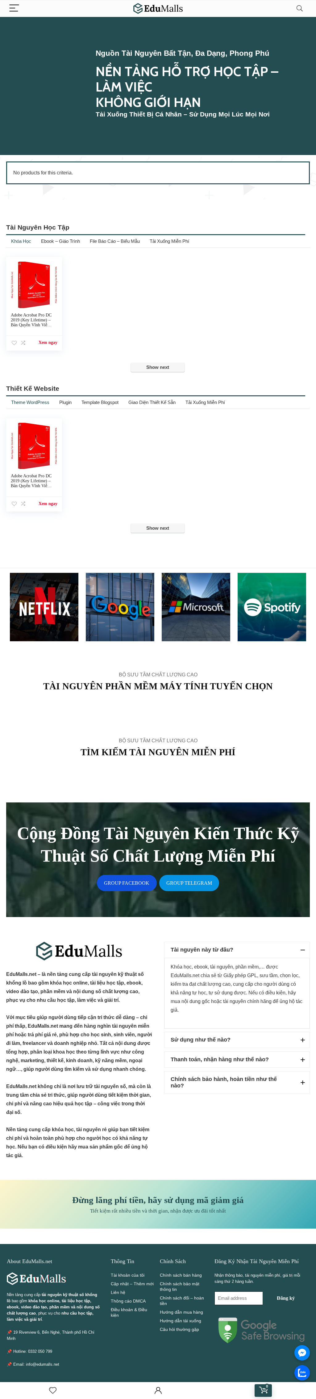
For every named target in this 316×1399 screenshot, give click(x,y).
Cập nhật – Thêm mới (132, 1283)
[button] (237, 950)
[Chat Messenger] (302, 1352)
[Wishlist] (52, 1390)
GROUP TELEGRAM (189, 883)
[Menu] (14, 8)
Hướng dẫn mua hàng (181, 1312)
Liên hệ (118, 1292)
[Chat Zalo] (302, 1373)
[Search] (299, 8)
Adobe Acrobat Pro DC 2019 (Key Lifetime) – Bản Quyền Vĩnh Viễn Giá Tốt (31, 322)
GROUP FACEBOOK (126, 883)
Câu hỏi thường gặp (179, 1329)
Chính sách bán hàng (181, 1275)
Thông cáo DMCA (128, 1301)
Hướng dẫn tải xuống (180, 1320)
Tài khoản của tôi (127, 1275)
